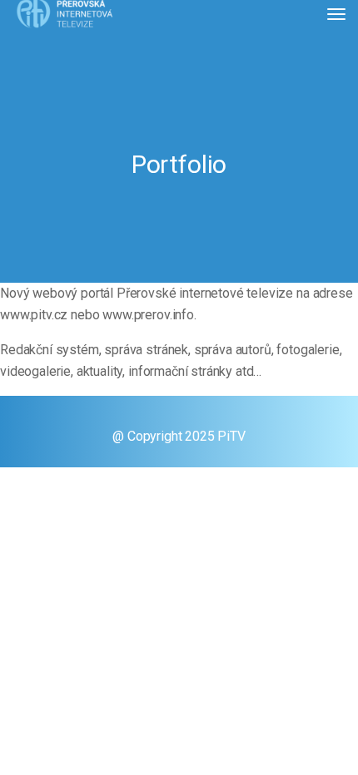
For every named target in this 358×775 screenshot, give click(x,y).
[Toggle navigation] (336, 14)
